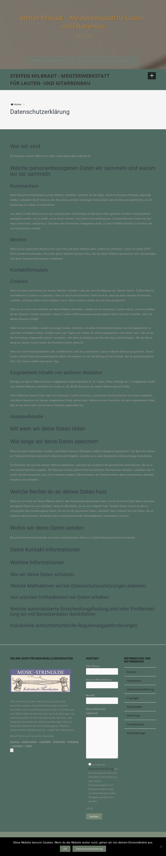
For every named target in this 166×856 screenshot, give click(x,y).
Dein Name (93, 666)
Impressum (134, 680)
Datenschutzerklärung (101, 768)
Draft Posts (133, 715)
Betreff (90, 695)
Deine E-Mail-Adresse (99, 679)
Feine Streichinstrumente (106, 60)
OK (65, 849)
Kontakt (132, 672)
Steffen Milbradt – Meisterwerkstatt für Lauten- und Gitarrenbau (83, 22)
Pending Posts (135, 724)
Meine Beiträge (136, 733)
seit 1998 (83, 36)
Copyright (133, 698)
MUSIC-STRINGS (48, 60)
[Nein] (161, 847)
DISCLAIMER (134, 707)
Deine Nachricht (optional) (96, 711)
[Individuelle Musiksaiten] (40, 680)
